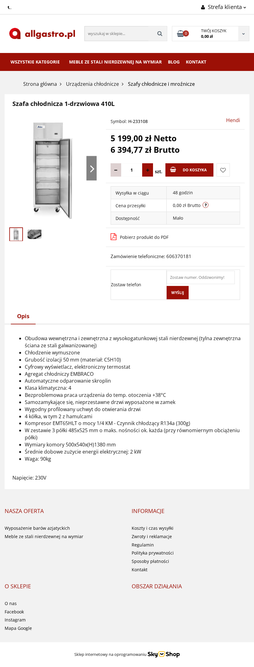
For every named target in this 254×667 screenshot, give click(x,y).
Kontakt (196, 62)
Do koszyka (195, 170)
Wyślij (177, 292)
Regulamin (143, 545)
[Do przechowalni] (223, 170)
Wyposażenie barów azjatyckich (37, 528)
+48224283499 (10, 6)
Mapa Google (18, 628)
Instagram (15, 620)
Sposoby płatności (150, 561)
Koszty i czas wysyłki (152, 528)
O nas (11, 603)
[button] (24, 511)
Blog (174, 62)
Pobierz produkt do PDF (144, 237)
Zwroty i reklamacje (152, 536)
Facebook (14, 612)
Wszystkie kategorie (35, 62)
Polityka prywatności (153, 553)
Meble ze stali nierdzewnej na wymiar (115, 62)
